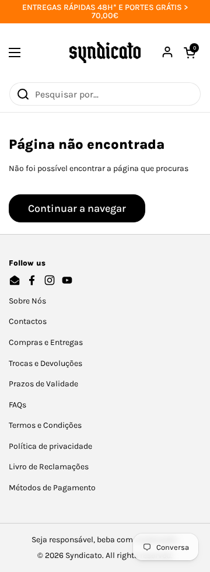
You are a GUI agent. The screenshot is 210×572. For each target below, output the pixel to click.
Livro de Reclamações (49, 467)
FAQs (17, 405)
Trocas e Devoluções (45, 363)
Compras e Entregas (46, 342)
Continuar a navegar (77, 208)
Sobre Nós (27, 301)
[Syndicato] (105, 52)
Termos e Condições (45, 425)
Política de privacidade (50, 446)
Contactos (28, 321)
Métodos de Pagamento (52, 488)
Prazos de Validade (43, 384)
